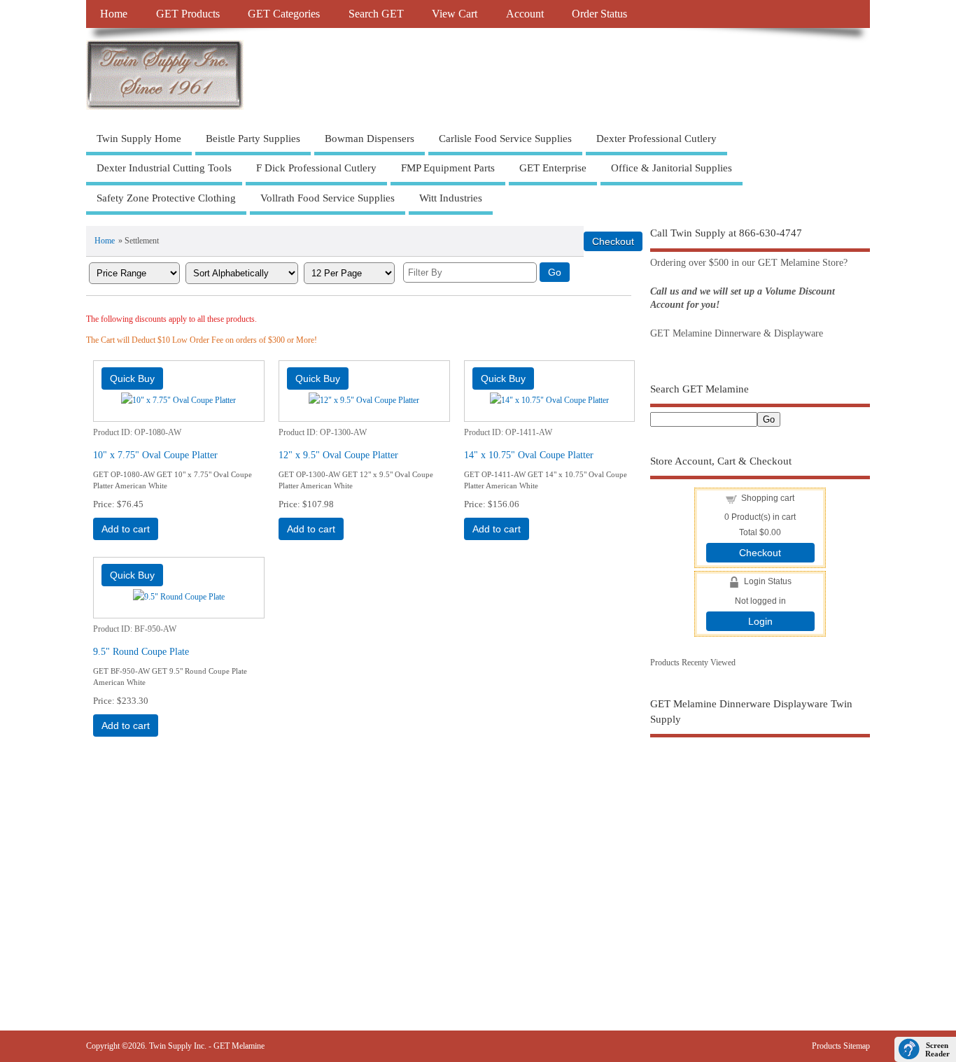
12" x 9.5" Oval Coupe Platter (338, 454)
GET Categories (284, 14)
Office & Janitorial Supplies (671, 168)
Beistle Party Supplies (253, 138)
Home (113, 14)
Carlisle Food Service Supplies (505, 138)
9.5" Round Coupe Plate (141, 651)
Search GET (376, 14)
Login (760, 621)
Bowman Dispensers (369, 138)
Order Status (599, 14)
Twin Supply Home (139, 138)
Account (525, 14)
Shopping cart (767, 498)
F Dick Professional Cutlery (316, 168)
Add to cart (125, 529)
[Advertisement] (760, 857)
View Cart (454, 14)
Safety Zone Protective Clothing (166, 198)
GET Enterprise (552, 168)
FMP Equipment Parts (448, 168)
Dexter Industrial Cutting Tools (164, 168)
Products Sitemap (841, 1046)
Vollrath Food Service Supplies (327, 198)
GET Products (188, 14)
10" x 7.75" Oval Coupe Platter (155, 454)
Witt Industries (450, 198)
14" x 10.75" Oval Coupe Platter (528, 454)
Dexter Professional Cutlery (656, 138)
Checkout (760, 553)
